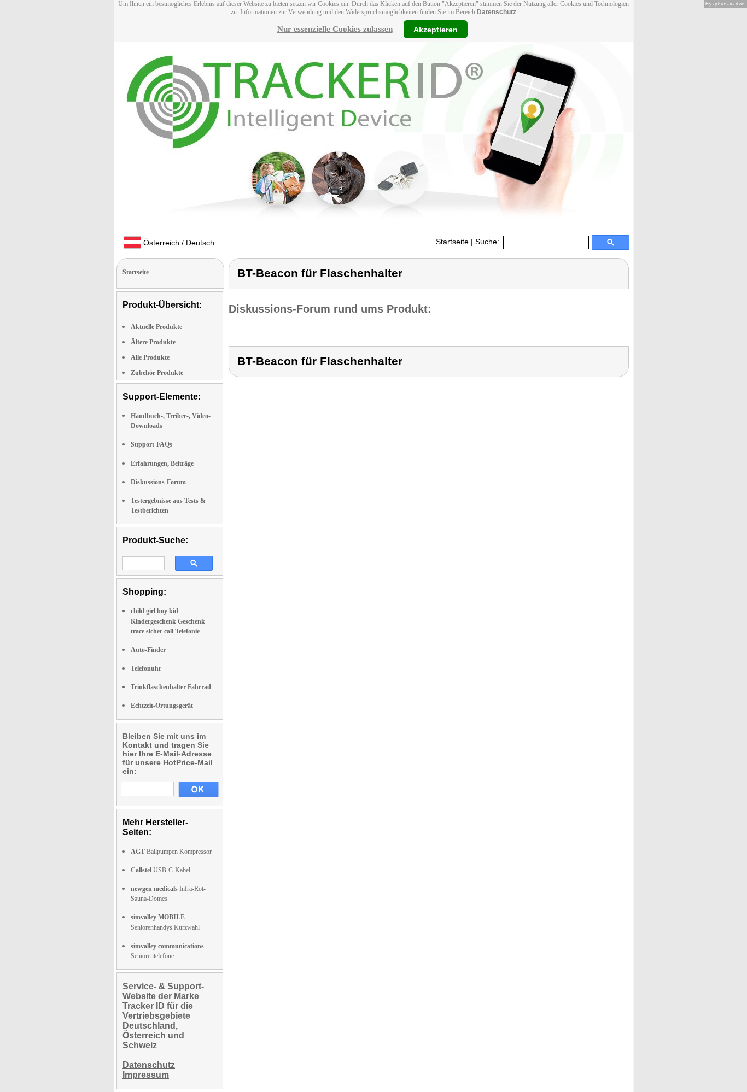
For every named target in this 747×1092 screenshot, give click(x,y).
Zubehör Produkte (157, 373)
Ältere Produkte (153, 342)
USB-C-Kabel (160, 870)
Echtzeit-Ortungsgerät (162, 705)
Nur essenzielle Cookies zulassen (335, 29)
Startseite (452, 241)
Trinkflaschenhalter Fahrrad (171, 687)
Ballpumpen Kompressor (171, 851)
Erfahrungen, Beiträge (162, 463)
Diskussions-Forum (158, 482)
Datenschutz (496, 12)
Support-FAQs (151, 444)
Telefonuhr (146, 668)
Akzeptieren (435, 29)
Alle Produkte (150, 357)
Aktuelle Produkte (156, 327)
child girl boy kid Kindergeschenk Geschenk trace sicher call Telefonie (168, 621)
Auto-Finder (148, 650)
